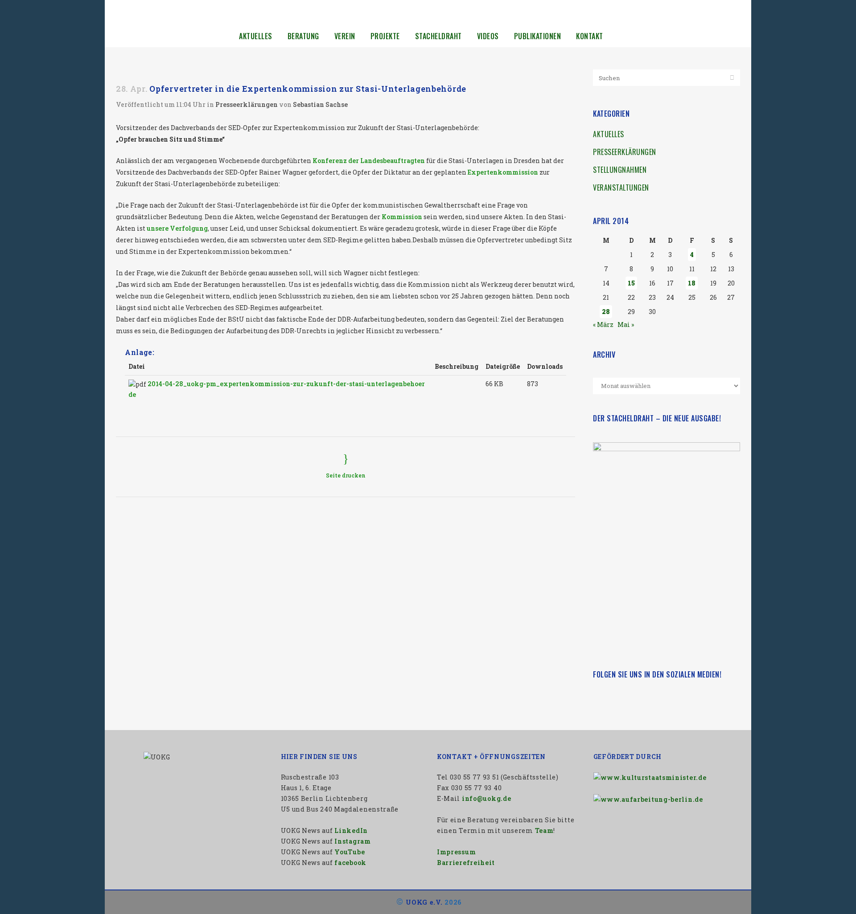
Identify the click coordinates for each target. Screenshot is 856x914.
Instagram (352, 841)
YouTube (349, 852)
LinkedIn (351, 830)
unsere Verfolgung (177, 228)
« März (603, 324)
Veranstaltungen (621, 187)
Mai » (625, 324)
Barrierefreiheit (466, 862)
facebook (350, 862)
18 (692, 283)
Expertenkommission (503, 172)
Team (544, 830)
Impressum (456, 852)
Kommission (402, 216)
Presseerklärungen (246, 104)
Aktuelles (608, 134)
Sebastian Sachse (320, 104)
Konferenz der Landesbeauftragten (369, 160)
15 (631, 283)
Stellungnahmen (619, 169)
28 (606, 311)
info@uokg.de (486, 798)
